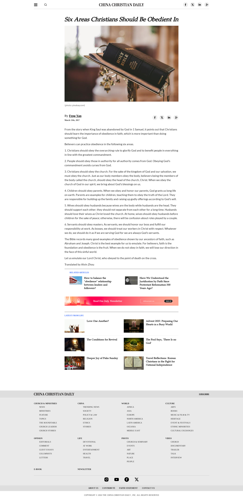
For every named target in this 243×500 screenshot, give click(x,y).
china (81, 403)
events (131, 446)
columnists (45, 454)
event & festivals (180, 423)
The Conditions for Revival (102, 339)
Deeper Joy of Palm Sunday (102, 358)
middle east (133, 431)
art (129, 450)
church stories (47, 431)
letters (43, 458)
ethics (86, 423)
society (87, 411)
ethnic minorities (180, 427)
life (80, 438)
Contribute (108, 488)
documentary (178, 446)
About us (93, 488)
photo (125, 438)
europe (131, 415)
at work (87, 446)
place (130, 458)
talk (173, 454)
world (125, 403)
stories (87, 427)
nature (131, 454)
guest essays (46, 450)
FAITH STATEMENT (128, 488)
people (130, 462)
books (174, 411)
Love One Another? (98, 321)
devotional (89, 442)
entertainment (91, 450)
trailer (175, 450)
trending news (91, 407)
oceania (131, 427)
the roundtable (48, 423)
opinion (38, 438)
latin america (134, 423)
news (42, 407)
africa (130, 407)
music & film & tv (180, 415)
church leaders (48, 427)
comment (44, 446)
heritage (176, 419)
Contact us (148, 488)
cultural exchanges (182, 431)
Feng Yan (75, 115)
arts (173, 407)
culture (170, 403)
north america (135, 419)
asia (129, 411)
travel (87, 458)
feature (43, 415)
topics (42, 419)
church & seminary (137, 442)
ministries (44, 411)
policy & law (90, 415)
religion (87, 419)
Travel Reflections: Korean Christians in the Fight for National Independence (161, 361)
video (168, 438)
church (175, 442)
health (87, 454)
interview (176, 458)
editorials (45, 442)
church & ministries (45, 403)
